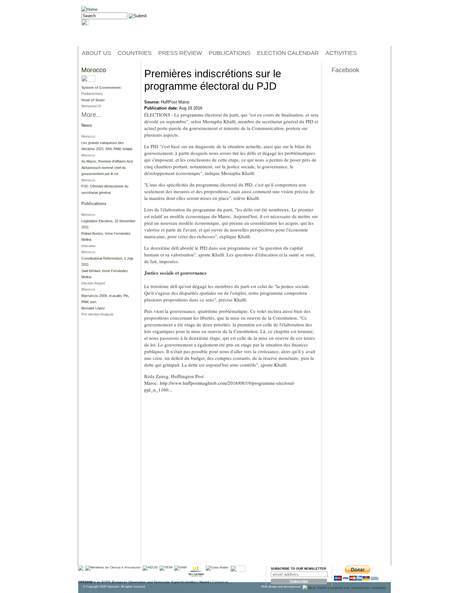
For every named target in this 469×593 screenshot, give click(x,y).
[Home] (89, 9)
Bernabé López (93, 308)
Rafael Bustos (92, 233)
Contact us (220, 582)
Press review (180, 53)
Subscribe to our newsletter (298, 568)
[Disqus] (231, 484)
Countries (135, 53)
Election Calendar (288, 53)
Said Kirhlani (90, 271)
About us (96, 53)
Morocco (93, 69)
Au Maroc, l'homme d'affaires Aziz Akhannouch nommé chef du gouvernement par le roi (107, 167)
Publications (229, 53)
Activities (341, 53)
